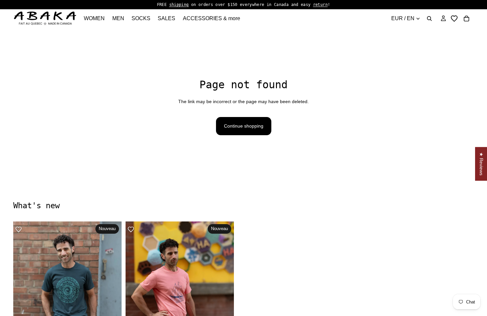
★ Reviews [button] (481, 164)
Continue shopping (243, 126)
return (320, 4)
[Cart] (466, 18)
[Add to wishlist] (18, 229)
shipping (179, 4)
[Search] (429, 18)
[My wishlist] (454, 18)
